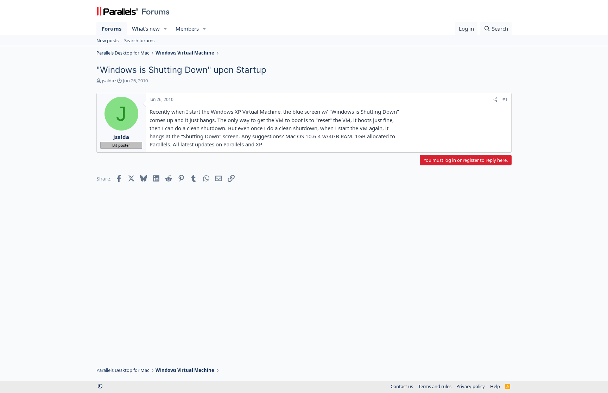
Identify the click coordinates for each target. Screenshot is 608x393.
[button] (165, 28)
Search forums (139, 40)
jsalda (108, 80)
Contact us (402, 386)
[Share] (495, 100)
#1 (505, 99)
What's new (146, 28)
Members (187, 28)
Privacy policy (470, 386)
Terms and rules (434, 386)
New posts (107, 40)
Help (495, 386)
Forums (111, 28)
